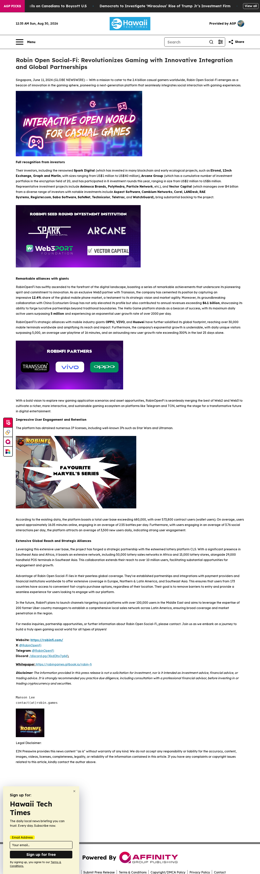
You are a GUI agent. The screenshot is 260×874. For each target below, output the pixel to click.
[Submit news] (8, 423)
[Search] (211, 42)
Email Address (22, 837)
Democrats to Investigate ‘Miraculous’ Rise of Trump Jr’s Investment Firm (165, 6)
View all (251, 6)
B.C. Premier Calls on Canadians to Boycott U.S (45, 6)
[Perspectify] (8, 432)
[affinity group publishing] (8, 442)
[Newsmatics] (8, 451)
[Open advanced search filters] (220, 42)
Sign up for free (41, 854)
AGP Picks (12, 6)
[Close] (74, 791)
